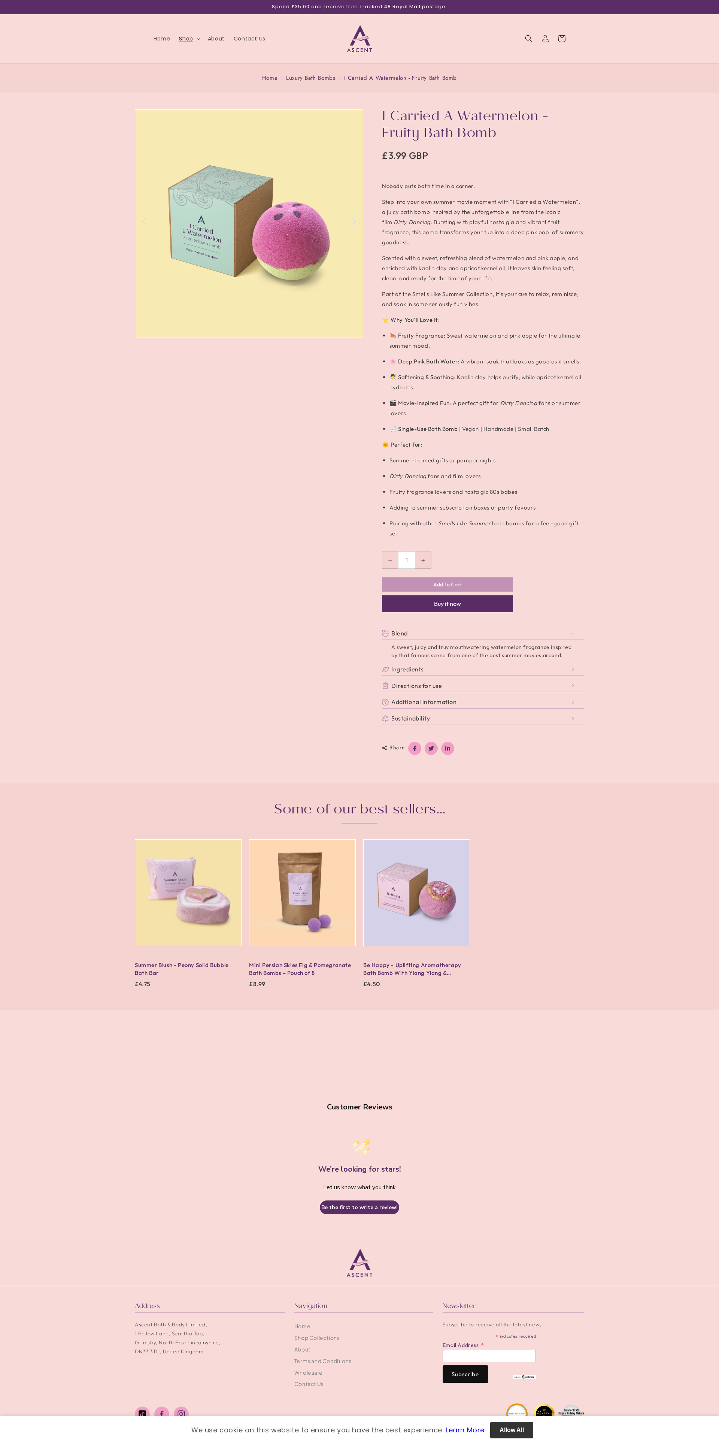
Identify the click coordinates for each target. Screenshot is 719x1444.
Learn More (465, 1430)
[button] (189, 38)
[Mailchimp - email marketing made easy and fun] (524, 1376)
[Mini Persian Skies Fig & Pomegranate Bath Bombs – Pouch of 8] (302, 896)
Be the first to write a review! (359, 1207)
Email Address (463, 1345)
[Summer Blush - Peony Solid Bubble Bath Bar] (188, 896)
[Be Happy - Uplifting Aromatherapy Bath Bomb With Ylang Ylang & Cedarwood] (416, 896)
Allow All (512, 1430)
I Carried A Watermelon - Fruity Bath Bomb (400, 78)
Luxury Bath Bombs (310, 78)
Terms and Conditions (323, 1360)
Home (269, 78)
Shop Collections (317, 1337)
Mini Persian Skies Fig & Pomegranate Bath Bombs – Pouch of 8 (300, 968)
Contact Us (309, 1383)
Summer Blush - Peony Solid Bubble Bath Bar (182, 968)
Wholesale (308, 1372)
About (302, 1349)
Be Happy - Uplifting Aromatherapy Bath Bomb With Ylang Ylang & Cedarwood (412, 969)
